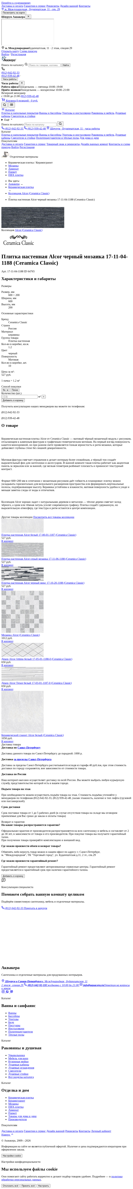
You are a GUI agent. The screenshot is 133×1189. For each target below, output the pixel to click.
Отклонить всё (10, 1186)
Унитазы (13, 1019)
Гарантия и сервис (35, 5)
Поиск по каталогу (12, 65)
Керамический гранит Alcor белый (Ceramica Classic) (32, 735)
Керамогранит (16, 1100)
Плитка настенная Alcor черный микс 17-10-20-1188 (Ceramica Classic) (42, 582)
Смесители (14, 1070)
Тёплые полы (16, 1034)
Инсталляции (16, 1028)
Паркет (12, 171)
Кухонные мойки (18, 1061)
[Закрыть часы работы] (22, 83)
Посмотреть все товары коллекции (53, 517)
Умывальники (16, 1055)
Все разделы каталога (21, 1077)
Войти (5, 54)
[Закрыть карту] (28, 17)
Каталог (10, 109)
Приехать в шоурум (35, 908)
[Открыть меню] (11, 105)
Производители (17, 1119)
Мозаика (13, 165)
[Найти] (60, 123)
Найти (66, 65)
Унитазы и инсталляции (76, 113)
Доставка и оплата (12, 5)
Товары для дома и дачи (22, 1116)
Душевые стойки (18, 1073)
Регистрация (18, 54)
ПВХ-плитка (16, 1106)
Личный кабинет (101, 1131)
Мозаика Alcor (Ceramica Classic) (20, 635)
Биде (11, 1022)
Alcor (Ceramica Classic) (28, 230)
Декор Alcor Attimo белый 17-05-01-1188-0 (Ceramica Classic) (36, 659)
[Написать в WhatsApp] (8, 992)
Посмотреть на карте (14, 12)
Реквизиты (52, 5)
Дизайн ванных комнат (94, 144)
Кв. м (5, 390)
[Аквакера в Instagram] (3, 992)
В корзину (7, 541)
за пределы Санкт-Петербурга (32, 759)
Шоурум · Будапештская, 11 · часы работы (75, 128)
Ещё (7, 119)
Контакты (84, 5)
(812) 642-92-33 (10, 72)
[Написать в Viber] (11, 992)
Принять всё (28, 1186)
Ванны (12, 1012)
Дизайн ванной (69, 5)
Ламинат (13, 168)
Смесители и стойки (23, 116)
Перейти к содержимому (16, 2)
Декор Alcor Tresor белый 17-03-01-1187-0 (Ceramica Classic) (36, 683)
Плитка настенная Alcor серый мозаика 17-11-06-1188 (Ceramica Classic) (43, 558)
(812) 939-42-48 (10, 75)
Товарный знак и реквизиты (63, 144)
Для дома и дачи (89, 137)
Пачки (15, 390)
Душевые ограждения (21, 1067)
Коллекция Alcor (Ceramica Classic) (28, 193)
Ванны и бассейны (50, 113)
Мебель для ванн (18, 1058)
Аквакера (14, 184)
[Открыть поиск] (4, 105)
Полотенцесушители (20, 1031)
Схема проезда (28, 51)
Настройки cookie (12, 1155)
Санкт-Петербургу (29, 747)
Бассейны (14, 1016)
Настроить (43, 1186)
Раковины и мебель (102, 113)
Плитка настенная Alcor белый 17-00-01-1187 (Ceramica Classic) (38, 534)
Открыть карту (10, 51)
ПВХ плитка (15, 175)
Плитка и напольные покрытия (19, 113)
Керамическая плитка (21, 187)
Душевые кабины (18, 1064)
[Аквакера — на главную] (8, 60)
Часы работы (9, 79)
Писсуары (14, 1025)
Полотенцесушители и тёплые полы (57, 137)
